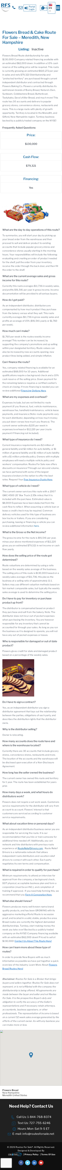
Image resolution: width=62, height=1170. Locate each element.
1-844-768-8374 (39, 1117)
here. (36, 525)
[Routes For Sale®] (5, 11)
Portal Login (32, 8)
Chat (46, 8)
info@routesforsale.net (38, 1133)
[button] (31, 1055)
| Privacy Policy (30, 1154)
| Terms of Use (47, 1154)
